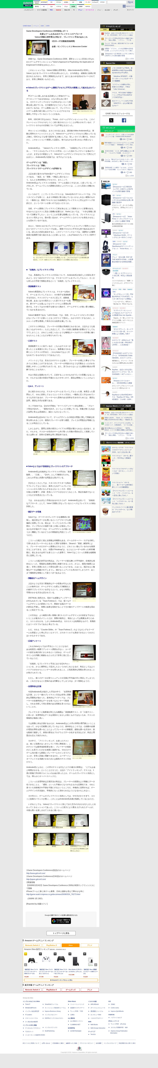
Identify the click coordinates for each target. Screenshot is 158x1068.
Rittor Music (72, 1001)
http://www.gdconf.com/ (35, 873)
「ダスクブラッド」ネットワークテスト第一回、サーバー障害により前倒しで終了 (122, 331)
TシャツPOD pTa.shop (118, 1024)
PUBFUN (111, 1015)
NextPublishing (49, 1031)
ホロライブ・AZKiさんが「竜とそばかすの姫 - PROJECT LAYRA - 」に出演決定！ (122, 342)
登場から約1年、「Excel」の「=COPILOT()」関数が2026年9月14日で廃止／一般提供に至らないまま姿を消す (119, 419)
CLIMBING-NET (75, 1024)
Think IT (27, 1004)
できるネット (29, 1031)
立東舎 (72, 1015)
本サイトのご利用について (31, 1043)
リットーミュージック (77, 1004)
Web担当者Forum (30, 1008)
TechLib (93, 1034)
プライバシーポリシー (86, 1043)
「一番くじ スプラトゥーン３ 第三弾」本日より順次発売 (122, 275)
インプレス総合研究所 (32, 1011)
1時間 (105, 29)
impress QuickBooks (117, 1011)
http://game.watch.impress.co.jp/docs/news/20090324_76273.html (53, 894)
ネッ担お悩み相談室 (31, 1021)
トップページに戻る (61, 933)
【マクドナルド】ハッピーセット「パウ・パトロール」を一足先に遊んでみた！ (122, 493)
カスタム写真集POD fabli (119, 1027)
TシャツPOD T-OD (76, 1011)
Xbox (71, 945)
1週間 (122, 29)
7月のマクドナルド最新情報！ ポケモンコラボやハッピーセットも (120, 443)
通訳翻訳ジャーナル (97, 1011)
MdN (89, 1021)
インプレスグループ (110, 1043)
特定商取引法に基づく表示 (127, 1043)
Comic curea (115, 1008)
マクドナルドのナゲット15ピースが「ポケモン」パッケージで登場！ (122, 471)
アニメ (89, 945)
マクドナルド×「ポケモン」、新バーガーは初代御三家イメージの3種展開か (122, 485)
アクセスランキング (113, 26)
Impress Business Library (53, 1011)
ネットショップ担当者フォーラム (55, 1008)
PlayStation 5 (51, 945)
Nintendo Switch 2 (32, 945)
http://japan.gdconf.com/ (36, 879)
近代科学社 (71, 1028)
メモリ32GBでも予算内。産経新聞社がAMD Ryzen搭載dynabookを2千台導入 (122, 70)
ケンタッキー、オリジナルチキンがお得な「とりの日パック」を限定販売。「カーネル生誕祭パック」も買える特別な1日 (119, 425)
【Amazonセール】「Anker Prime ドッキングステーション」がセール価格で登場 (122, 219)
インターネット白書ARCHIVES (35, 1035)
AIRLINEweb (95, 1004)
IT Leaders (28, 1015)
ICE (109, 1001)
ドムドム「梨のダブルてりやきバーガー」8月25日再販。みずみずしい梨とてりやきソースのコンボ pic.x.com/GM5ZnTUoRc (119, 161)
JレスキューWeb (96, 1015)
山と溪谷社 (71, 1018)
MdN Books (94, 1024)
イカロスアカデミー (97, 1018)
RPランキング (109, 131)
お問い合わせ (46, 1043)
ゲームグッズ (71, 990)
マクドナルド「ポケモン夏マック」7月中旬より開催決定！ (122, 458)
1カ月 (131, 29)
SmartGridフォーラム (51, 1004)
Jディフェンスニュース (98, 1008)
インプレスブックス (51, 1027)
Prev (26, 965)
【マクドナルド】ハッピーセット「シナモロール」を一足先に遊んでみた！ (122, 501)
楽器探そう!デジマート (77, 1008)
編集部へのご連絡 (71, 1043)
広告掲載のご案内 (58, 1043)
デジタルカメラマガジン (32, 1028)
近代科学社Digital (75, 1031)
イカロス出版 (92, 1001)
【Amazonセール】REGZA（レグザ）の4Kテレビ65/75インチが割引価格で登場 (122, 189)
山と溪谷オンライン (76, 1021)
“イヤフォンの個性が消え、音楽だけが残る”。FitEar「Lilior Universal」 (122, 86)
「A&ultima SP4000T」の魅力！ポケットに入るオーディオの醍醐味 (122, 78)
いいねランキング (126, 131)
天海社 (113, 1004)
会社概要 (98, 1043)
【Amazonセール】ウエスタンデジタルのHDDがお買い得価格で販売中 (122, 200)
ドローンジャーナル (31, 1018)
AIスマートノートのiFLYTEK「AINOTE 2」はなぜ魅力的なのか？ (122, 103)
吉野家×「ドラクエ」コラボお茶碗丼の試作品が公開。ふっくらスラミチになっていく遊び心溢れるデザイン (119, 50)
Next (96, 965)
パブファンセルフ (116, 1017)
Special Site (110, 63)
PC (74, 10)
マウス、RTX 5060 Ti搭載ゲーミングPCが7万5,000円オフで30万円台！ (122, 95)
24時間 (113, 29)
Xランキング (110, 128)
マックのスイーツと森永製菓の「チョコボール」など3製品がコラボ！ (122, 509)
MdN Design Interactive (98, 1028)
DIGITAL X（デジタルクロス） (54, 1018)
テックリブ (91, 1031)
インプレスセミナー (51, 1015)
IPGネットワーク (113, 1021)
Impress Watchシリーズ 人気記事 (118, 406)
